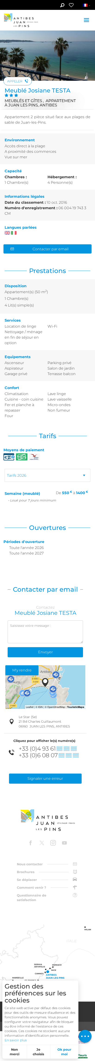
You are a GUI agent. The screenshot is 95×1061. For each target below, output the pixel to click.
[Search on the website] (62, 5)
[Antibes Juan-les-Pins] (47, 820)
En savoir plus (16, 1040)
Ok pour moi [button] (64, 1051)
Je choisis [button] (38, 1051)
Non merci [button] (14, 1051)
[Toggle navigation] (87, 20)
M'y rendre (22, 670)
